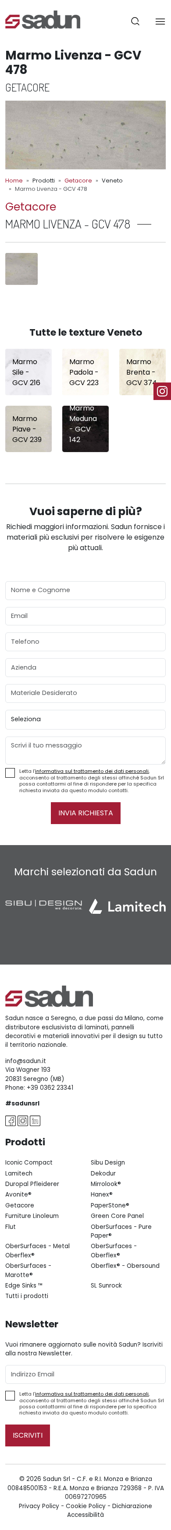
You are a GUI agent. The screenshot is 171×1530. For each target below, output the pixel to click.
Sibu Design (108, 1162)
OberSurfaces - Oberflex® (114, 1250)
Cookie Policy (86, 1506)
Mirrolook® (106, 1184)
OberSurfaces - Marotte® (28, 1270)
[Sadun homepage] (42, 19)
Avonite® (18, 1194)
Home (14, 180)
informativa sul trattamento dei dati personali (92, 771)
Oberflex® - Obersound (125, 1266)
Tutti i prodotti (26, 1296)
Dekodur (103, 1173)
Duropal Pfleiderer (32, 1184)
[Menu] (160, 21)
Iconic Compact (29, 1162)
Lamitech (18, 1173)
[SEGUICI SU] (162, 391)
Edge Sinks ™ (24, 1285)
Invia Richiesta (85, 813)
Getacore (78, 180)
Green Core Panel (117, 1216)
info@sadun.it (25, 1061)
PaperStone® (110, 1205)
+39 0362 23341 (50, 1088)
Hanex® (102, 1194)
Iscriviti (28, 1435)
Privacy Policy (39, 1506)
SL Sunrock (106, 1285)
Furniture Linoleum (32, 1216)
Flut (10, 1227)
